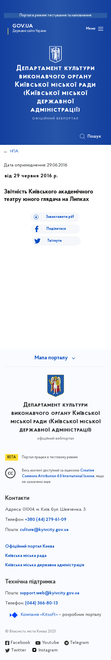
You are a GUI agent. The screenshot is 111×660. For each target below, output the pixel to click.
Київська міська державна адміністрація (44, 565)
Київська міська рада (25, 556)
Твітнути (54, 241)
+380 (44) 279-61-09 (45, 519)
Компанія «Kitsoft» (39, 614)
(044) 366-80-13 (41, 603)
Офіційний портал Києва (29, 546)
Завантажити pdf (60, 217)
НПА (14, 151)
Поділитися (56, 229)
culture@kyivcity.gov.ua (44, 530)
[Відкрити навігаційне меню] (100, 28)
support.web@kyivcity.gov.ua (49, 593)
